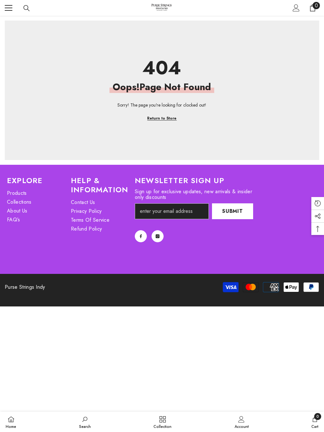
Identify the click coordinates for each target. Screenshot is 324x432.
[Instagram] (158, 236)
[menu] (8, 8)
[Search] (26, 8)
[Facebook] (141, 236)
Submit (232, 211)
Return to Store (162, 118)
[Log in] (296, 7)
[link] (84, 422)
